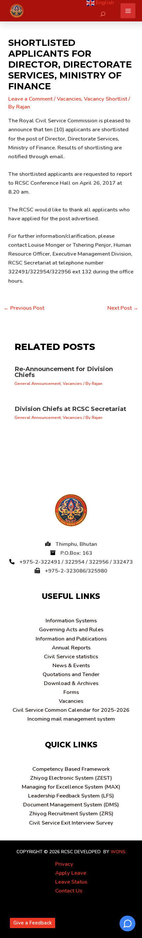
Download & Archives (71, 683)
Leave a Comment (30, 99)
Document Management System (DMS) (71, 804)
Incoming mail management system (71, 719)
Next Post (122, 308)
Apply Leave (70, 873)
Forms (71, 692)
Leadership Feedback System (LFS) (71, 795)
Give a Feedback (32, 923)
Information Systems (71, 620)
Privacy (64, 864)
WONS (118, 852)
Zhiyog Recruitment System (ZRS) (71, 813)
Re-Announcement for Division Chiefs (64, 372)
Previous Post (24, 308)
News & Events (71, 665)
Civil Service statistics (71, 656)
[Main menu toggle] (128, 10)
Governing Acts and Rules (71, 629)
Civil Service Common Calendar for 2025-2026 (71, 710)
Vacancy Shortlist (105, 99)
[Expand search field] (103, 14)
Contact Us (68, 890)
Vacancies (69, 99)
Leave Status (71, 882)
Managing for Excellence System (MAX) (71, 787)
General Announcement (38, 384)
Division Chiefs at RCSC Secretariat (70, 409)
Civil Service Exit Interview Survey (71, 823)
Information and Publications (71, 638)
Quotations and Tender (71, 674)
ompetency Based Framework (71, 769)
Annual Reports (71, 647)
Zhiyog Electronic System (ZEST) (71, 778)
